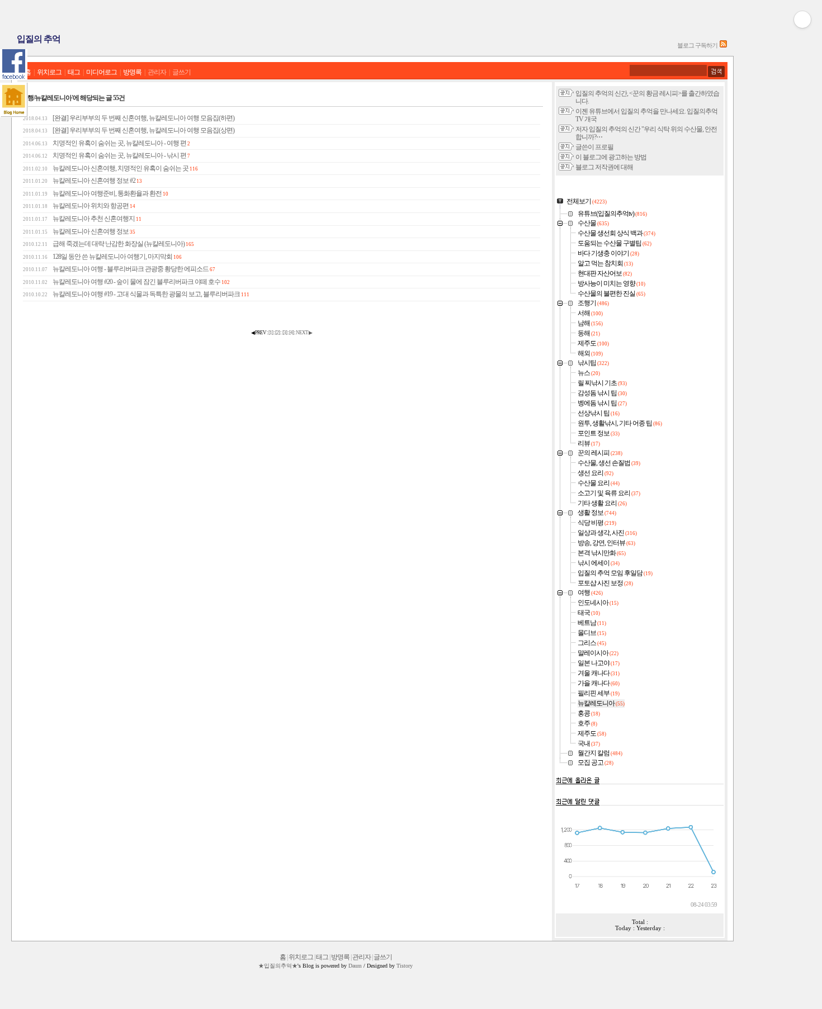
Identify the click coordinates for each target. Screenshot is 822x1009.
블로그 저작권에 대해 (604, 167)
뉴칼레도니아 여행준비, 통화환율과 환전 (95, 193)
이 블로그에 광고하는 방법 (610, 157)
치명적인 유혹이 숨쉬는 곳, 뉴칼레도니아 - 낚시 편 (106, 155)
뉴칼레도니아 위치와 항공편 (79, 206)
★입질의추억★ (277, 966)
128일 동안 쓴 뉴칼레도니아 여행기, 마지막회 (102, 256)
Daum (355, 966)
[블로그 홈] (14, 100)
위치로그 (49, 72)
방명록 (132, 72)
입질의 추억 (38, 39)
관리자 (157, 72)
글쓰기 (181, 72)
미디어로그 (101, 72)
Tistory (404, 966)
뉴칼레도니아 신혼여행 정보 (79, 231)
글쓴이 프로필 (594, 147)
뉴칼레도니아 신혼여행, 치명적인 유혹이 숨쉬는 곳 (110, 168)
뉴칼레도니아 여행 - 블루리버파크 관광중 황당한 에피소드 (119, 269)
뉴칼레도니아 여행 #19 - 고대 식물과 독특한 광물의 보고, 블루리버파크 (136, 294)
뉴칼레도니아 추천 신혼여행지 (82, 218)
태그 (74, 72)
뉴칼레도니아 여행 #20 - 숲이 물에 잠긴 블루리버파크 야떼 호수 (126, 282)
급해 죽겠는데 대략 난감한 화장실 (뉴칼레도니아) (108, 244)
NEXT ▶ (304, 332)
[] (270, 332)
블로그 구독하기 (697, 45)
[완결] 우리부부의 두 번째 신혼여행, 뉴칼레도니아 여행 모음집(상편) (128, 130)
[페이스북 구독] (13, 64)
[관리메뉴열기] (802, 19)
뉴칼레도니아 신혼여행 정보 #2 (82, 180)
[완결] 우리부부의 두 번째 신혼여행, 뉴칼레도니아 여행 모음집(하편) (128, 118)
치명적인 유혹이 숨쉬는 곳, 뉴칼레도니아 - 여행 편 (106, 143)
